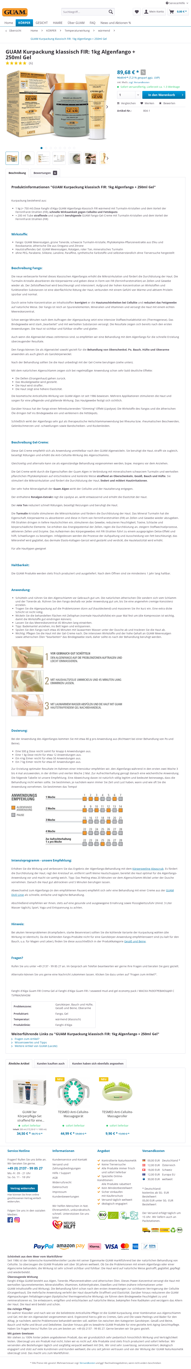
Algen (52, 1281)
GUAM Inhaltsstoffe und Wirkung (28, 1288)
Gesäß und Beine (135, 941)
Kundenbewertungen (65, 1196)
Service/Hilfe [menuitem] (177, 3)
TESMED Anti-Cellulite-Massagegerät (73, 1114)
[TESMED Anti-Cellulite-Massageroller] (117, 1092)
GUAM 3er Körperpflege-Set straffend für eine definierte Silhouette (29, 1116)
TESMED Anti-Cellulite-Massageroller (117, 1114)
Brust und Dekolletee (48, 1324)
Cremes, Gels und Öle (120, 1317)
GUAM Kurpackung (120, 1313)
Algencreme (14, 1268)
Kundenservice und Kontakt (69, 1159)
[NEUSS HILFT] (63, 1225)
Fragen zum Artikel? (26, 1039)
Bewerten (169, 103)
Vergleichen (128, 103)
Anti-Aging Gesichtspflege (163, 1324)
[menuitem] (88, 12)
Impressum (59, 1192)
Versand (153, 1213)
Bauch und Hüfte (18, 1324)
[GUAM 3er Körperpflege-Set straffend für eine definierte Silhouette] (29, 1092)
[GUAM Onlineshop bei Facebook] (10, 1220)
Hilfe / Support (61, 1173)
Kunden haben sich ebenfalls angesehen (97, 1063)
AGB (55, 1177)
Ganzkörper (142, 1320)
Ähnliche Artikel (19, 1063)
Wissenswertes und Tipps (30, 1042)
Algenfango (153, 1264)
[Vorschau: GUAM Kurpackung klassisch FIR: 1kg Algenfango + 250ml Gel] (12, 158)
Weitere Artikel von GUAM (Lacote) (35, 1046)
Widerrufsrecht (61, 1182)
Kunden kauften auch (51, 1063)
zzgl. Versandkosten (139, 82)
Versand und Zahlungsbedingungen (66, 1166)
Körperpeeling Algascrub (148, 868)
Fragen (25, 1328)
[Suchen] (111, 12)
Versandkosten (87, 1363)
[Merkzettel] (137, 12)
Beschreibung (17, 173)
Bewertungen (45, 173)
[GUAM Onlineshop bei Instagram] (17, 1220)
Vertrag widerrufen (22, 1188)
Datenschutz (60, 1187)
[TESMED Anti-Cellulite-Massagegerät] (73, 1092)
